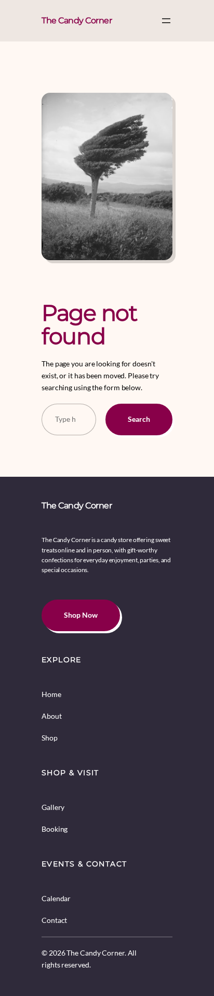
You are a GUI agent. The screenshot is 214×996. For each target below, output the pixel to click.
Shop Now (81, 614)
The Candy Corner (77, 20)
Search (139, 419)
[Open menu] (166, 21)
